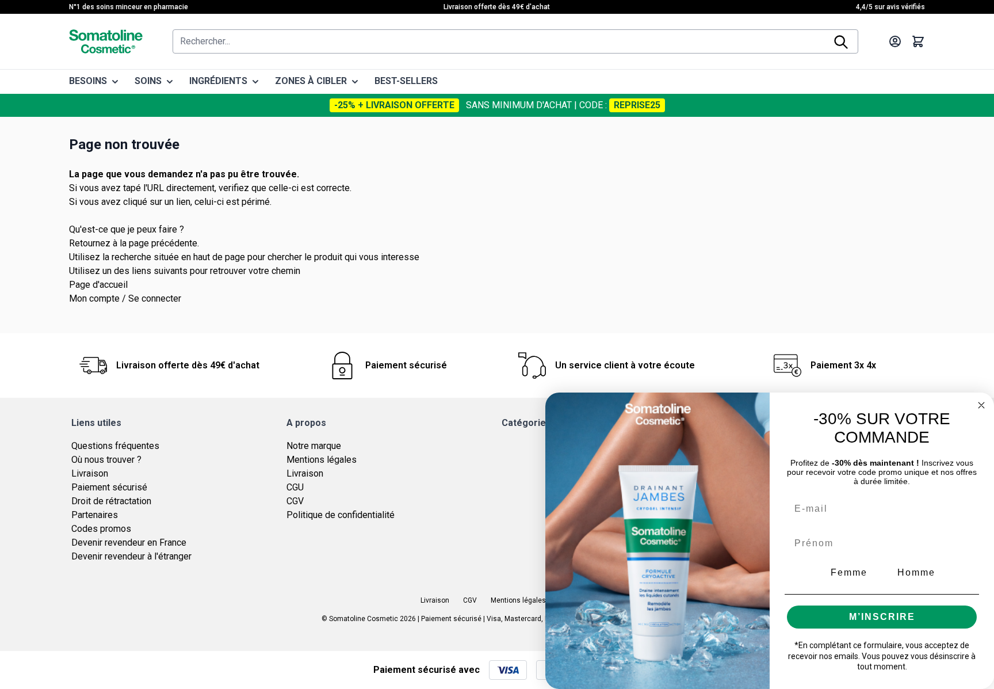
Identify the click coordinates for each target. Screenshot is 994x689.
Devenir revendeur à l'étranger (131, 556)
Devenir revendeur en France (128, 542)
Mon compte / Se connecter (125, 298)
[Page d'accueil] (106, 41)
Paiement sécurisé (109, 487)
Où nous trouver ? (106, 459)
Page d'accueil (98, 284)
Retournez (89, 243)
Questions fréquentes (115, 445)
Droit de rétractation (111, 501)
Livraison (89, 473)
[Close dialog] (981, 405)
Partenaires (94, 514)
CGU (295, 487)
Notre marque (313, 445)
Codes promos (101, 528)
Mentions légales (321, 459)
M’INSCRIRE (882, 617)
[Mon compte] (895, 41)
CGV (295, 501)
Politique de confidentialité (340, 514)
